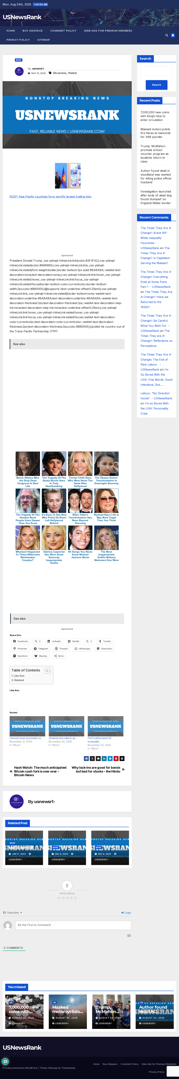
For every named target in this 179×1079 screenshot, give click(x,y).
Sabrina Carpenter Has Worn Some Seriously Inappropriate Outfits (54, 557)
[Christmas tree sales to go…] (66, 726)
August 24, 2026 (23, 1018)
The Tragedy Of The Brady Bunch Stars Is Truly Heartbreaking (54, 481)
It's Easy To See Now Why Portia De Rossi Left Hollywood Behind (54, 518)
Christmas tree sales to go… (63, 738)
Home (10, 30)
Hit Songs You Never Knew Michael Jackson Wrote (80, 554)
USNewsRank (22, 17)
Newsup (52, 1067)
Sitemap (43, 39)
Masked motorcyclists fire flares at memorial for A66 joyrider (156, 133)
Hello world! (21, 847)
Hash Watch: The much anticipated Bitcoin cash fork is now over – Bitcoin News (40, 771)
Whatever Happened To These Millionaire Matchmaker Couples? (28, 555)
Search (145, 59)
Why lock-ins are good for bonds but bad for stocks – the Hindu (96, 769)
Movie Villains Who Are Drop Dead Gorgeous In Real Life (27, 481)
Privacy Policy (18, 39)
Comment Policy (63, 30)
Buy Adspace (33, 30)
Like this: (19, 675)
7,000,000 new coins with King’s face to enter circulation (155, 116)
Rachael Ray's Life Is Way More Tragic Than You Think (106, 517)
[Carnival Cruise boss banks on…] (27, 726)
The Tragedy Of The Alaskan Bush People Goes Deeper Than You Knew (28, 518)
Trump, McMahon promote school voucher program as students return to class (155, 153)
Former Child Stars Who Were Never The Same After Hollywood (80, 481)
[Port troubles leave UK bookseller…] (105, 726)
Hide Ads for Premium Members (108, 30)
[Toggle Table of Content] (46, 671)
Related (19, 680)
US (98, 1003)
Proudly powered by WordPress (20, 1067)
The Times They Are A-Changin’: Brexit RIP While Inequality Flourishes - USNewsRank (156, 238)
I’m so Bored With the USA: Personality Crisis (155, 408)
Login (127, 912)
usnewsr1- (38, 68)
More (18, 60)
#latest (72, 73)
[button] (166, 35)
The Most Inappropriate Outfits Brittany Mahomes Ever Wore (106, 555)
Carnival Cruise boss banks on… (26, 738)
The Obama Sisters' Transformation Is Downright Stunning (106, 480)
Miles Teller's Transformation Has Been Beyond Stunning (80, 518)
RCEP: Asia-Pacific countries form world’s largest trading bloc (51, 196)
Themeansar (68, 1067)
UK (11, 1003)
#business (59, 73)
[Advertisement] (67, 156)
